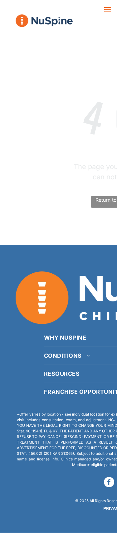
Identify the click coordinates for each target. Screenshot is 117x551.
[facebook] (109, 483)
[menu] (107, 9)
